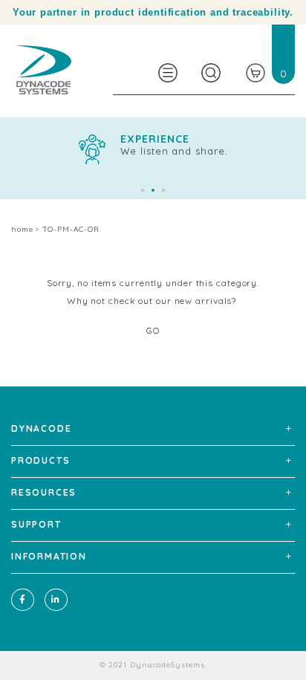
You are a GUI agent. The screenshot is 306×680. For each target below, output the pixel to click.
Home (22, 229)
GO (153, 330)
